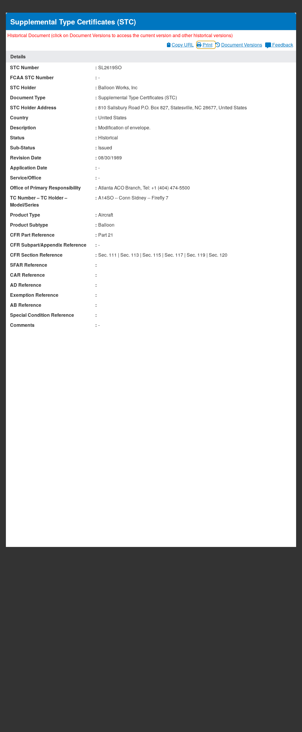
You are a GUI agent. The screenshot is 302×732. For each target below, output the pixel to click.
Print (207, 44)
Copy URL (183, 44)
